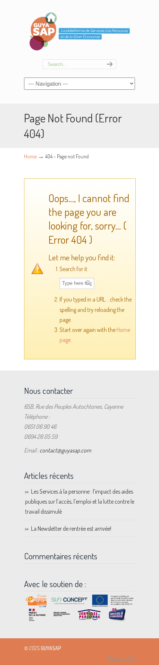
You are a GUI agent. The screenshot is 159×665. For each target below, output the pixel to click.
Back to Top (121, 658)
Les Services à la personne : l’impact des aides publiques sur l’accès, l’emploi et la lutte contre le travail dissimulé (79, 501)
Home (30, 156)
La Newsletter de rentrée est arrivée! (71, 528)
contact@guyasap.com (65, 450)
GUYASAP (79, 30)
